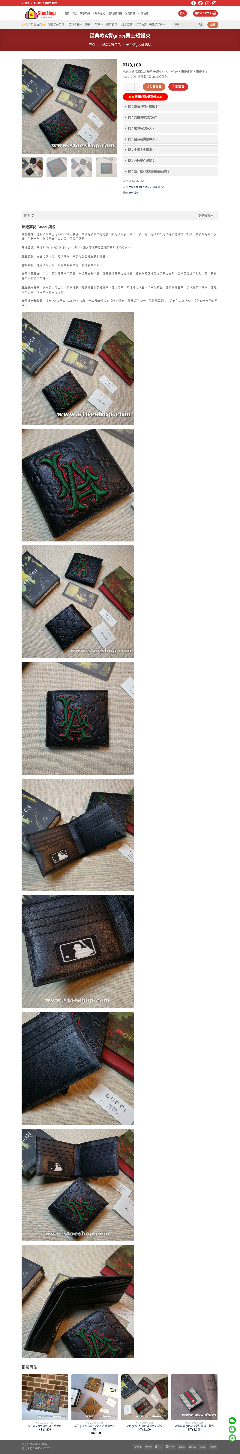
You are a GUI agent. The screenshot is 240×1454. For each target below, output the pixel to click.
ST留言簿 (143, 13)
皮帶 (87, 24)
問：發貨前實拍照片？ (143, 139)
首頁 (67, 13)
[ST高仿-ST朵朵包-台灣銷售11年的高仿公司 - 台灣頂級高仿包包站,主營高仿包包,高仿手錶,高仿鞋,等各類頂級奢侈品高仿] (40, 13)
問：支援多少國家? (141, 150)
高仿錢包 (134, 192)
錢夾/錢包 (111, 24)
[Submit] (200, 25)
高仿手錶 (74, 24)
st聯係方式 (98, 13)
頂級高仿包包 (56, 24)
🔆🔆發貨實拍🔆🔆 (34, 24)
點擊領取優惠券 (145, 97)
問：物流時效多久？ (141, 128)
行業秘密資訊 (115, 13)
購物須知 (85, 13)
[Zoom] (26, 150)
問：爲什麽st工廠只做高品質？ (149, 171)
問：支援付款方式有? (142, 117)
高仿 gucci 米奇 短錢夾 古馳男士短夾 (94, 1428)
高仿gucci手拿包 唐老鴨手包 (45, 1426)
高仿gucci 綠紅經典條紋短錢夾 (144, 1426)
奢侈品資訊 (155, 24)
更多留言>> (206, 215)
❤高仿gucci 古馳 (139, 45)
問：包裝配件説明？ (141, 161)
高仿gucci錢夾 (156, 186)
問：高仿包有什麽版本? (144, 106)
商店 (74, 13)
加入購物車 (154, 86)
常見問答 (130, 13)
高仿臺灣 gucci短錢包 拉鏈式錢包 (194, 1426)
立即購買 (178, 86)
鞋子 (97, 24)
